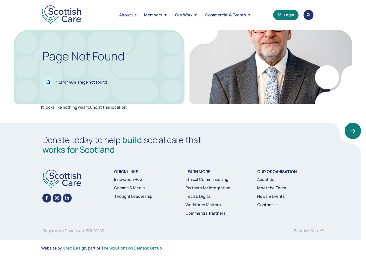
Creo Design (74, 248)
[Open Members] (166, 15)
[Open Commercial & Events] (249, 15)
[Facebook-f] (46, 198)
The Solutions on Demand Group (131, 248)
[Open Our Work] (196, 15)
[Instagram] (57, 198)
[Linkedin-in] (67, 198)
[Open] (321, 15)
